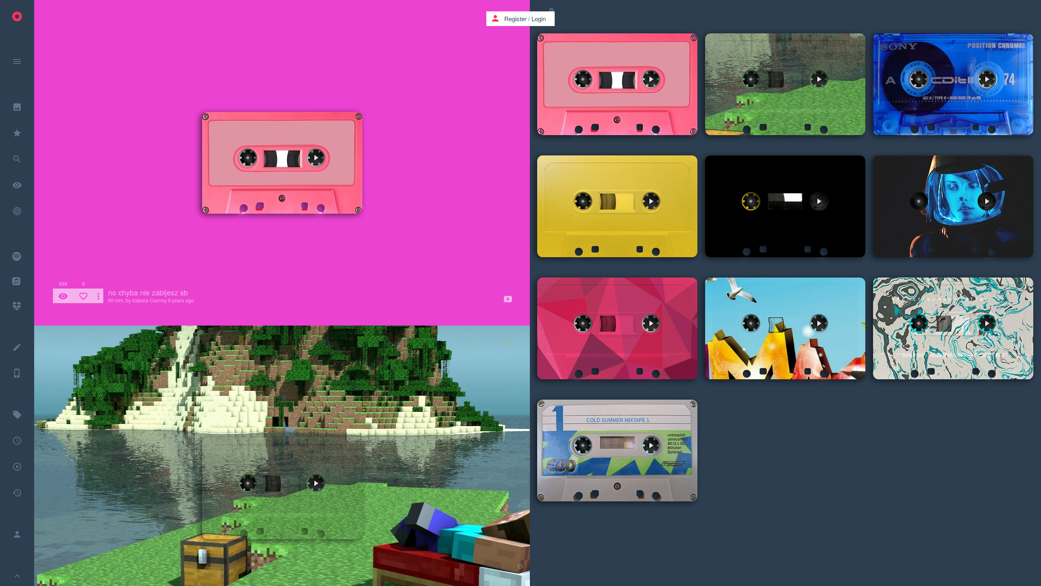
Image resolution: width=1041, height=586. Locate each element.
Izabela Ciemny (149, 300)
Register (515, 18)
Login (538, 18)
